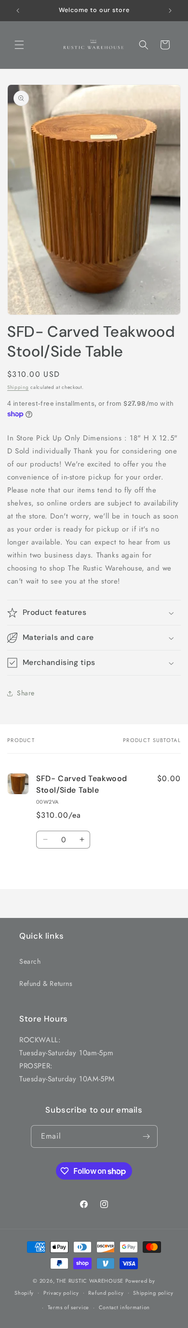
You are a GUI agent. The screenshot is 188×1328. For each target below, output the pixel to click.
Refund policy (105, 1293)
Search (30, 961)
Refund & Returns (46, 983)
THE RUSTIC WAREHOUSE (89, 1281)
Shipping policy (153, 1293)
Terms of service (68, 1307)
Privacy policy (61, 1293)
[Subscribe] (146, 1136)
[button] (19, 44)
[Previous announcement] (17, 10)
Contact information (124, 1307)
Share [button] (26, 693)
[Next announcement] (170, 10)
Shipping (18, 387)
